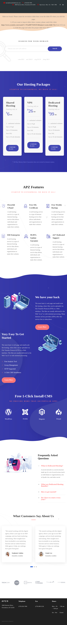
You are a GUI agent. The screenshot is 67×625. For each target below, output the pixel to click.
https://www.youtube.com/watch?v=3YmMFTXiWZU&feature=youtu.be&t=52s (28, 25)
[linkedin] (63, 4)
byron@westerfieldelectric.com (13, 2)
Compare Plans (12, 148)
